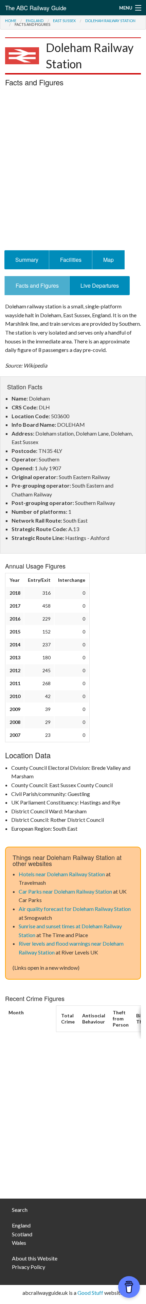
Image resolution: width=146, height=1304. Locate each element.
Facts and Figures (37, 285)
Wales (19, 1242)
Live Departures (99, 285)
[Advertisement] (73, 170)
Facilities (70, 260)
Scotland (22, 1234)
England (34, 20)
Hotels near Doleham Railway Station (62, 874)
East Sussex (64, 20)
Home (10, 20)
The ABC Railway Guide (35, 7)
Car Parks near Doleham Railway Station (65, 891)
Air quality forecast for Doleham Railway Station (75, 908)
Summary (26, 260)
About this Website (34, 1258)
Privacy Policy (28, 1267)
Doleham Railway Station (110, 20)
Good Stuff (90, 1292)
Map (108, 260)
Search (20, 1209)
